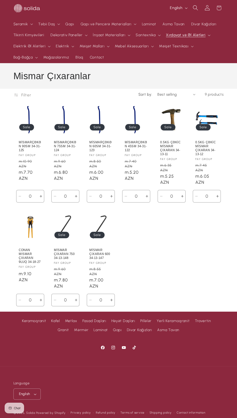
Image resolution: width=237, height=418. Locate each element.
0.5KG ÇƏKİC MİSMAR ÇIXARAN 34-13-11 (170, 148)
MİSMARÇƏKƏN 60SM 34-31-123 (100, 146)
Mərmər (81, 330)
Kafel (55, 321)
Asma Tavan (168, 330)
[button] (22, 24)
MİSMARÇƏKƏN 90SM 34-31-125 (30, 146)
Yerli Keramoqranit (173, 321)
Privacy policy (81, 412)
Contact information (191, 412)
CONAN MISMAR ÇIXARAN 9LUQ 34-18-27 (30, 256)
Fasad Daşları (94, 321)
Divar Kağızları (139, 330)
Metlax (71, 321)
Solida (30, 413)
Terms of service (132, 412)
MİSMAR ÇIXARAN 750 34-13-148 (64, 254)
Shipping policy (161, 412)
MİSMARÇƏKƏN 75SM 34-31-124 (65, 146)
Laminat (101, 330)
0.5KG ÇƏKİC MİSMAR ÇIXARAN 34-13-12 (205, 148)
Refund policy (105, 412)
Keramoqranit (34, 321)
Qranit (63, 330)
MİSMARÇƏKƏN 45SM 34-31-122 (136, 146)
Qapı (117, 330)
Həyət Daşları (123, 321)
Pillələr (146, 321)
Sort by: (145, 94)
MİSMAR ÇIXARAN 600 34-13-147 (99, 254)
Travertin (203, 321)
